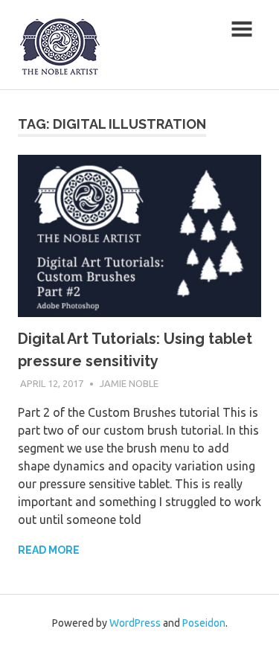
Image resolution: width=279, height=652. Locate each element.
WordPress (135, 623)
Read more (49, 550)
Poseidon (203, 623)
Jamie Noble (129, 383)
